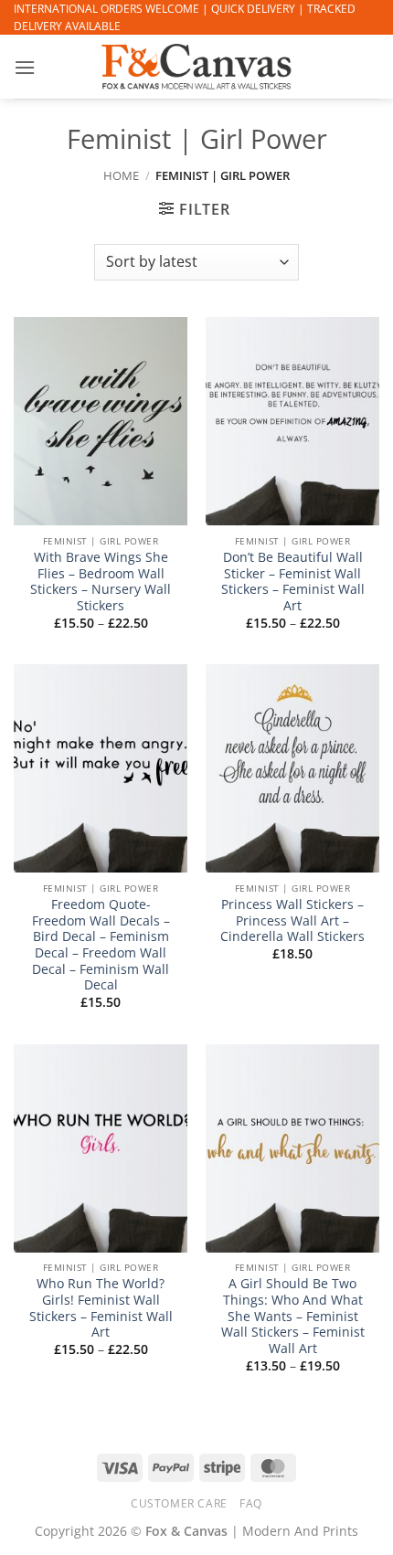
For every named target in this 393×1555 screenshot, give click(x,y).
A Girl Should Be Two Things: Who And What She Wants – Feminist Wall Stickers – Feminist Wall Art (293, 1315)
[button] (25, 67)
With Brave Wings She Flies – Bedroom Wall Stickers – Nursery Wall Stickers (100, 581)
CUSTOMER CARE (179, 1503)
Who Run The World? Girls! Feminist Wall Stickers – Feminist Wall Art (101, 1307)
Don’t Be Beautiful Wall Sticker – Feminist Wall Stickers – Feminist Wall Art (293, 581)
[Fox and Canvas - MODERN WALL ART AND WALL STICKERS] (196, 67)
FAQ (250, 1503)
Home (121, 175)
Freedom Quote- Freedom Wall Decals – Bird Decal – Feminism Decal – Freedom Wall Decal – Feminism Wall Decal (101, 944)
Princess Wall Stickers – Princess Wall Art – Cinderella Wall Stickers (292, 920)
